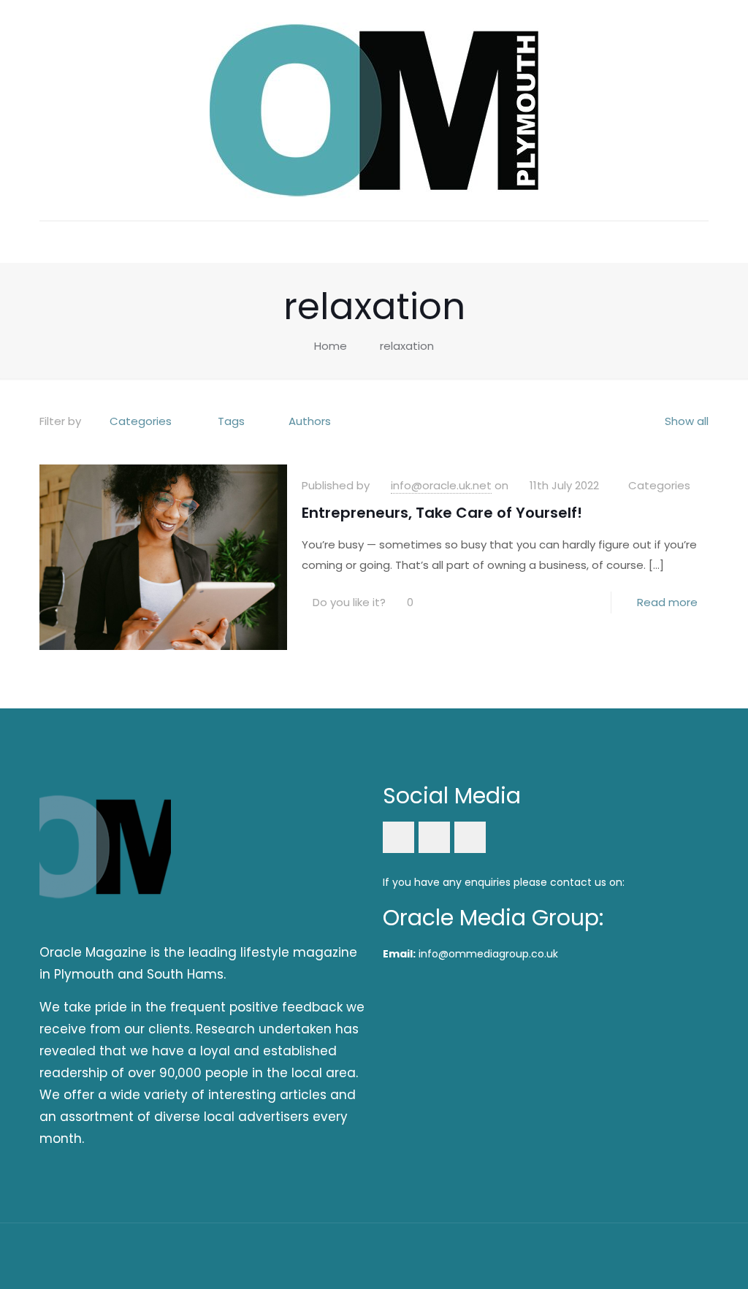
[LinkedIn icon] (636, 1255)
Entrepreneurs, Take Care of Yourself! (442, 512)
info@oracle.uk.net (441, 485)
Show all (687, 421)
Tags (231, 421)
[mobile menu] (51, 241)
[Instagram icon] (655, 1255)
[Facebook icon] (616, 1255)
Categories (141, 421)
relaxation (407, 345)
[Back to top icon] (693, 1254)
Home (330, 345)
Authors (310, 421)
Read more (667, 602)
